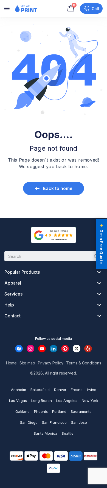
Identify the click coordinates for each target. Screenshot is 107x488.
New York (90, 400)
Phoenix (41, 411)
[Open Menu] (7, 8)
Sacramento (81, 411)
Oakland (22, 411)
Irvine (91, 389)
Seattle (68, 433)
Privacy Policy (50, 363)
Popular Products (22, 272)
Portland (59, 411)
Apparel (12, 283)
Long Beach (41, 400)
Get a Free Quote (101, 246)
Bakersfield (40, 389)
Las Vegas (18, 400)
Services (13, 294)
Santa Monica (45, 433)
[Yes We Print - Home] (26, 8)
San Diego (29, 422)
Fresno (77, 389)
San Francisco (54, 422)
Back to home (57, 188)
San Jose (79, 422)
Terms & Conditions (83, 363)
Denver (60, 389)
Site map (27, 363)
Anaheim (18, 389)
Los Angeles (66, 400)
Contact (12, 315)
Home (11, 363)
